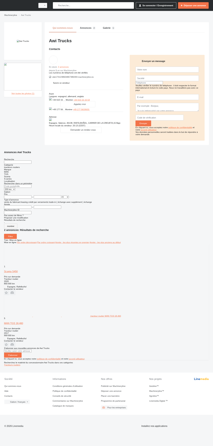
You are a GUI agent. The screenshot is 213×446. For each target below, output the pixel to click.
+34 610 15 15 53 (82, 100)
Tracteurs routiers (12, 365)
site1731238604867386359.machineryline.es (73, 77)
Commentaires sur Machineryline (68, 401)
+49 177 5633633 (81, 109)
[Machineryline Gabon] (19, 5)
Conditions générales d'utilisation (68, 386)
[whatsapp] (96, 109)
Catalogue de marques (63, 406)
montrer (10, 226)
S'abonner (13, 355)
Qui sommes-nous (12, 386)
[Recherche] (56, 5)
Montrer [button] (70, 100)
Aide (6, 391)
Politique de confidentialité (65, 391)
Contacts (8, 396)
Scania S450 (11, 271)
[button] (61, 82)
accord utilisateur (148, 130)
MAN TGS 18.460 (13, 323)
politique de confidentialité (180, 127)
